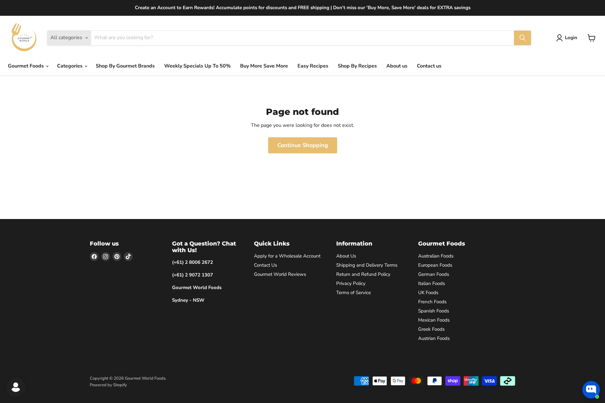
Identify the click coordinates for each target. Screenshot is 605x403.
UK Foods (428, 292)
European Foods (435, 265)
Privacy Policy (351, 283)
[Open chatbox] (591, 390)
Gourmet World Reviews (280, 274)
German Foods (433, 274)
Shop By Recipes (357, 65)
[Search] (522, 38)
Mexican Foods (434, 320)
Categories (70, 65)
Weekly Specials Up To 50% (197, 65)
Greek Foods (431, 329)
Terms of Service (353, 292)
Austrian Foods (434, 338)
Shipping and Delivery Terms (366, 265)
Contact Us (265, 265)
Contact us (429, 65)
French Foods (432, 302)
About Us (346, 256)
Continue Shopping (302, 145)
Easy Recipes (312, 65)
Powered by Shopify (108, 385)
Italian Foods (431, 283)
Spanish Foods (433, 311)
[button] (568, 38)
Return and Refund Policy (363, 274)
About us (396, 65)
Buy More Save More (264, 65)
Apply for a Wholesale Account (287, 256)
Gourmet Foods (26, 65)
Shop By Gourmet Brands (125, 65)
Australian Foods (435, 256)
